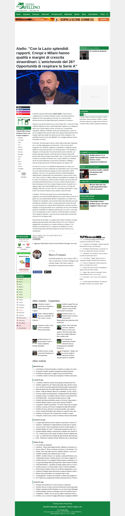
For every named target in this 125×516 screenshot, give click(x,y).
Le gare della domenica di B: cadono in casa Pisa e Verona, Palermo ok (59, 422)
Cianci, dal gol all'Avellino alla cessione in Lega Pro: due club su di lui (58, 411)
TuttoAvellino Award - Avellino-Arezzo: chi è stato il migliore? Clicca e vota (60, 458)
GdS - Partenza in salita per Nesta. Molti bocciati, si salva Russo (57, 438)
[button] (24, 173)
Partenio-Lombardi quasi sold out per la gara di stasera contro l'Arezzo (59, 471)
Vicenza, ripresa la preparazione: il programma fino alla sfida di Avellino (59, 393)
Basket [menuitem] (76, 14)
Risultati (24, 177)
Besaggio (20, 154)
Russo (20, 156)
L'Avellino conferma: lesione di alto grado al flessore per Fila (55, 382)
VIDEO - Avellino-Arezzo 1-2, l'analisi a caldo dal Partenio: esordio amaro (60, 456)
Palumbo (20, 149)
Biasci (19, 161)
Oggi (81, 114)
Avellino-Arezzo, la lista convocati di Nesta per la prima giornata (46, 353)
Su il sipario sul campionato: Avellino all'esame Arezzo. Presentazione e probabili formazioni (66, 344)
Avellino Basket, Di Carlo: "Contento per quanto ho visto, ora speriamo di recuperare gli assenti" (67, 429)
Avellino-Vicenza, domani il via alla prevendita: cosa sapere (55, 409)
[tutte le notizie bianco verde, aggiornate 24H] (28, 5)
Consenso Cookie (58, 503)
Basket (82, 167)
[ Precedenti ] (23, 249)
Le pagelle (83, 152)
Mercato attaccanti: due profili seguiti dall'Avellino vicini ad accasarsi (58, 389)
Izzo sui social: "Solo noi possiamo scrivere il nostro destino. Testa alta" (59, 427)
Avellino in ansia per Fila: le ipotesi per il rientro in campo (54, 413)
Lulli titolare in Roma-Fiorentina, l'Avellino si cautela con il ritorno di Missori (60, 369)
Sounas (20, 166)
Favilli (19, 164)
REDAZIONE (53, 507)
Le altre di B (84, 181)
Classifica (20, 276)
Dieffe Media (64, 510)
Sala (19, 171)
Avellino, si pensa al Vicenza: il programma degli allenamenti (56, 407)
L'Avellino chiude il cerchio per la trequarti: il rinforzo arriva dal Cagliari (59, 376)
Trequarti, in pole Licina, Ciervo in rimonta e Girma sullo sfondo (45, 328)
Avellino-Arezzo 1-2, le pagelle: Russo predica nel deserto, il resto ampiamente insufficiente (65, 460)
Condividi (38, 272)
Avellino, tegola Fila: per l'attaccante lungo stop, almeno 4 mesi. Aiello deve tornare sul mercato (67, 385)
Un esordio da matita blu (44, 445)
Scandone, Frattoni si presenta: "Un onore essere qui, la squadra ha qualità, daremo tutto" (65, 404)
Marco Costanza (38, 237)
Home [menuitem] (18, 14)
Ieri (85, 114)
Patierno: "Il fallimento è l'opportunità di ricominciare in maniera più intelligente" (61, 425)
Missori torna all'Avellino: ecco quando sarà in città (52, 473)
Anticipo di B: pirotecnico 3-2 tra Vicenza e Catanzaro (53, 485)
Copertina (40, 235)
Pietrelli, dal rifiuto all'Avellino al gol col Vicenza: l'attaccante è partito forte (60, 400)
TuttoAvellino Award (87, 196)
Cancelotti (20, 140)
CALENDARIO (62, 507)
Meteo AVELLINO (23, 254)
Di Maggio (20, 168)
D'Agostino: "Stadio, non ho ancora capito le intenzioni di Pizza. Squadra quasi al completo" (66, 493)
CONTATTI (70, 507)
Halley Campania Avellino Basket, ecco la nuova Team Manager (57, 489)
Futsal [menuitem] (102, 14)
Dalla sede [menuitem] (45, 14)
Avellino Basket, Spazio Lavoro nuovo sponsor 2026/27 (54, 402)
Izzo (19, 145)
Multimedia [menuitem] (68, 14)
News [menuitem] (84, 14)
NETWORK (46, 507)
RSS (80, 507)
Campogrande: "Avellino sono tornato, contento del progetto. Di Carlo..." (59, 475)
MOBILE (76, 507)
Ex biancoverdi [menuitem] (57, 14)
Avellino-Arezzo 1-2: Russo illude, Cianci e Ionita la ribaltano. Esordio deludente (62, 467)
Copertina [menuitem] (26, 14)
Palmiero (20, 152)
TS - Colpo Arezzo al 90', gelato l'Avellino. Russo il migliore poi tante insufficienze (62, 433)
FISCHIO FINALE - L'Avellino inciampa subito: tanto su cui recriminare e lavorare (62, 464)
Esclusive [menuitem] (35, 14)
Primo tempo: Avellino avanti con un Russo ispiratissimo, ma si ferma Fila (60, 469)
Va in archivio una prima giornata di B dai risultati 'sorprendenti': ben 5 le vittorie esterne (64, 387)
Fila (19, 159)
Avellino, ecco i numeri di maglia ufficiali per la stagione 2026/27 (57, 496)
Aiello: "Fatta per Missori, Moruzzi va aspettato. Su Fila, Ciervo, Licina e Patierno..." (63, 391)
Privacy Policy (68, 503)
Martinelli (20, 137)
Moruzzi (20, 147)
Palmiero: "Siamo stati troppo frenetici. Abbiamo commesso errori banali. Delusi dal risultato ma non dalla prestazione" (74, 447)
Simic (19, 142)
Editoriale (83, 48)
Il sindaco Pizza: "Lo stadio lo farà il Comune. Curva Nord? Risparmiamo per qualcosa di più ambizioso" (67, 318)
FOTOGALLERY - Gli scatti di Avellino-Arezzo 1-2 (52, 398)
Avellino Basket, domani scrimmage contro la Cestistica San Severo (58, 491)
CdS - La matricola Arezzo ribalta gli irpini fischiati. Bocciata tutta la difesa (60, 436)
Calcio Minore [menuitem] (93, 14)
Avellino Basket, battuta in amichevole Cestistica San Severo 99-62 (58, 431)
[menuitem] (107, 14)
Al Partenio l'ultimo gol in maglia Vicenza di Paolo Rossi (54, 373)
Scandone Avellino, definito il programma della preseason (55, 371)
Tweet (49, 272)
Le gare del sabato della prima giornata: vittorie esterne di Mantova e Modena (61, 462)
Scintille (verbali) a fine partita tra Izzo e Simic (51, 453)
